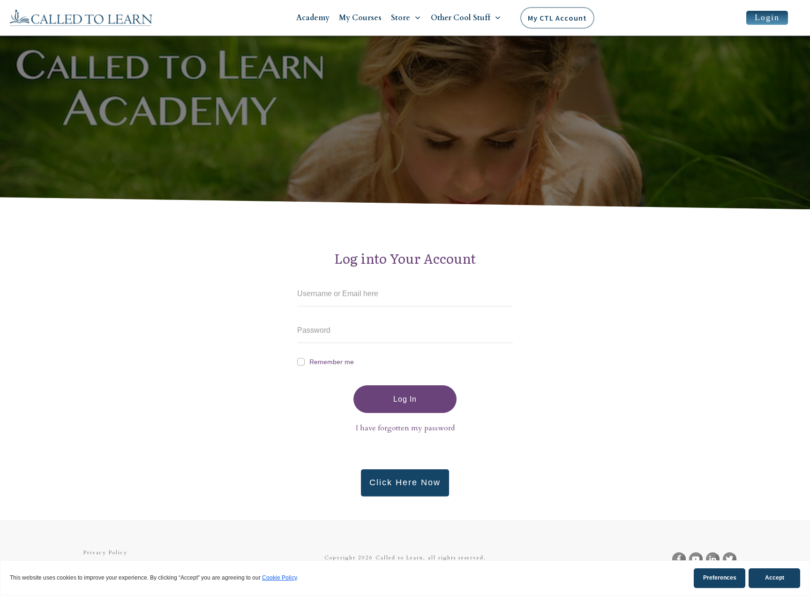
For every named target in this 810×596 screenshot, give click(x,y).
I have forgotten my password (405, 428)
